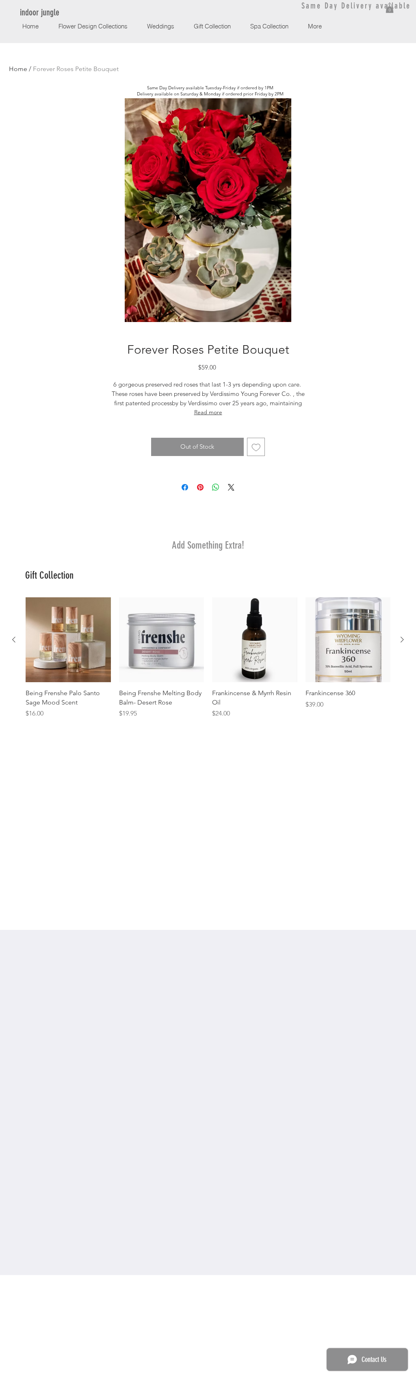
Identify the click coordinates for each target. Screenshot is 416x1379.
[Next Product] (402, 639)
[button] (390, 8)
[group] (208, 658)
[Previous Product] (14, 639)
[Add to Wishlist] (256, 447)
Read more (208, 412)
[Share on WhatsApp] (216, 487)
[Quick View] (68, 640)
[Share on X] (231, 487)
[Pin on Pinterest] (200, 487)
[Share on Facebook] (185, 487)
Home (18, 69)
